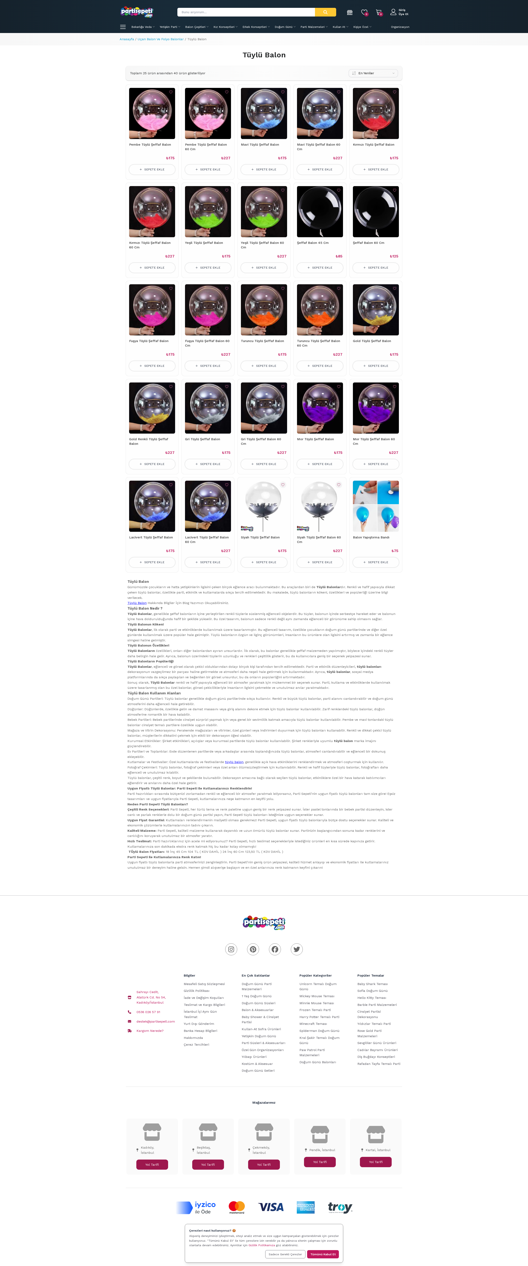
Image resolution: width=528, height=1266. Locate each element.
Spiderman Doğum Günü (319, 1031)
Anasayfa (127, 39)
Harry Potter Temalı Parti (319, 1017)
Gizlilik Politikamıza (262, 1245)
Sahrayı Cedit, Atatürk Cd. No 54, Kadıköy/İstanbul (151, 997)
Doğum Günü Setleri (258, 1071)
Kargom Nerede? (150, 1031)
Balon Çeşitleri (195, 26)
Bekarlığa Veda (141, 26)
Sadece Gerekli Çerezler (285, 1254)
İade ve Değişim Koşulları (204, 998)
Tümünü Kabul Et (323, 1254)
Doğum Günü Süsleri (258, 1003)
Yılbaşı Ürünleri (254, 1057)
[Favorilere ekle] (171, 92)
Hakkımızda (193, 1038)
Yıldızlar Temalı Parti (374, 1024)
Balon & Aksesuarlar (258, 1010)
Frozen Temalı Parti (315, 1010)
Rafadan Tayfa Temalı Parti (378, 1064)
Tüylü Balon (137, 603)
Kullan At (339, 26)
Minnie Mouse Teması (316, 1003)
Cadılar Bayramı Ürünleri (377, 1050)
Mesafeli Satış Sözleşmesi (204, 984)
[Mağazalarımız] (350, 12)
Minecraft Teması (313, 1024)
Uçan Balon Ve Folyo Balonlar (161, 39)
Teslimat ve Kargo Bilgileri (204, 1005)
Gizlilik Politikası (197, 991)
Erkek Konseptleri (255, 26)
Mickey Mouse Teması (317, 996)
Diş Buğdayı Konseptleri (376, 1057)
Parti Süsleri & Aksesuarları (263, 1043)
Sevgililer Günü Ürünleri (376, 1043)
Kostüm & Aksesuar (257, 1064)
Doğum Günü (283, 26)
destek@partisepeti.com (156, 1021)
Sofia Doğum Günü (372, 991)
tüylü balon (234, 762)
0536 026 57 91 (148, 1012)
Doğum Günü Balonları (317, 1062)
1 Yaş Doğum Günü (257, 996)
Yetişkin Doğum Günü (259, 1036)
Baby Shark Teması (372, 984)
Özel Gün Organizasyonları (263, 1050)
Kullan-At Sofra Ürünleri (261, 1029)
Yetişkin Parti (168, 26)
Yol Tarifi (152, 1165)
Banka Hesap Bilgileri (200, 1031)
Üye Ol (403, 14)
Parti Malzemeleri (313, 26)
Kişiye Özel (360, 26)
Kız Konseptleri (224, 26)
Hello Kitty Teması (371, 998)
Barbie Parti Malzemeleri (377, 1005)
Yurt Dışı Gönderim (199, 1024)
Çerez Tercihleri (196, 1045)
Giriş (402, 10)
